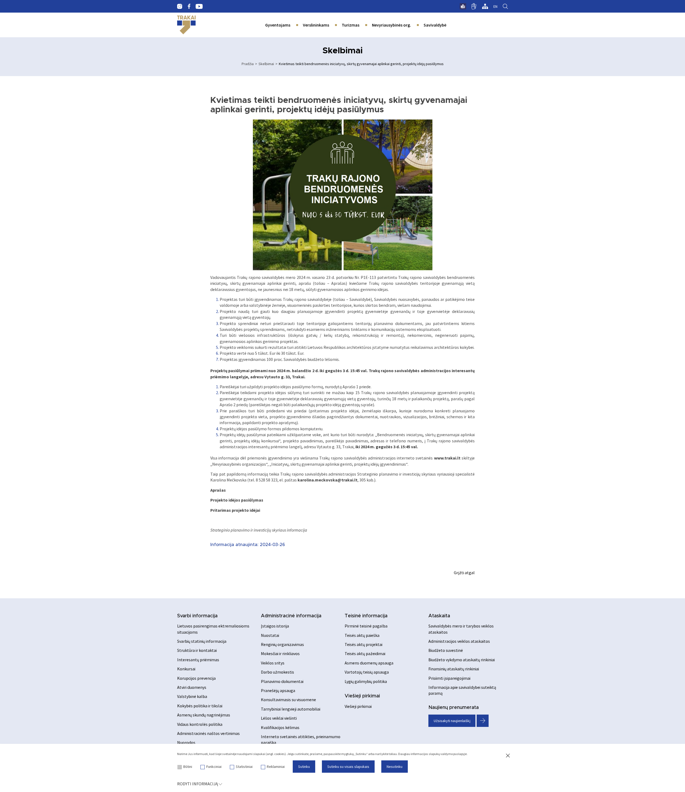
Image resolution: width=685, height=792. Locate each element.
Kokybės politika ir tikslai (199, 705)
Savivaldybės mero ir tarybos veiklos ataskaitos (461, 628)
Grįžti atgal (464, 572)
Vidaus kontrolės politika (199, 724)
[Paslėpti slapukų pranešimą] (508, 756)
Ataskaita (439, 616)
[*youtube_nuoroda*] (199, 6)
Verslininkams (316, 25)
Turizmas (350, 25)
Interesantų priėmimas (198, 659)
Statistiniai (244, 766)
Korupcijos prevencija (196, 678)
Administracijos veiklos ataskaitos (459, 641)
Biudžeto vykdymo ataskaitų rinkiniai (461, 659)
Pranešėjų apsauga (278, 690)
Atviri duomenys (191, 687)
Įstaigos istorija (275, 626)
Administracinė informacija (291, 616)
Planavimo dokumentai (282, 681)
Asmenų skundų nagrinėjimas (203, 715)
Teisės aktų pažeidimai (365, 653)
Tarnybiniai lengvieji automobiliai (290, 709)
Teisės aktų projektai (363, 644)
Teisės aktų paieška (362, 635)
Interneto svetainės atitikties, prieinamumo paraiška (300, 739)
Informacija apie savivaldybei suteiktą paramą (462, 690)
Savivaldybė (435, 25)
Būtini (187, 766)
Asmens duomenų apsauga (369, 663)
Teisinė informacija (366, 616)
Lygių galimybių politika (366, 681)
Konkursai (186, 668)
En (495, 6)
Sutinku (304, 766)
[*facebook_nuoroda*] (189, 6)
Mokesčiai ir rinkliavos (280, 653)
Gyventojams (277, 25)
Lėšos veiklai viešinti (279, 718)
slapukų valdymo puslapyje (448, 754)
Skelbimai (266, 63)
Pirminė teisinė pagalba (366, 626)
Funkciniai (214, 766)
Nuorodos (186, 742)
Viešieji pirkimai (362, 696)
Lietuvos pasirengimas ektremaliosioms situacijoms (213, 628)
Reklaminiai (276, 766)
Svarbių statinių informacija (201, 641)
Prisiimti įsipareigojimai (449, 678)
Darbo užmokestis (277, 672)
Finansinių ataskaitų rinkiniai (453, 668)
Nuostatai (270, 635)
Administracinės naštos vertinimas (208, 733)
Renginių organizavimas (282, 644)
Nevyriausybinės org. (391, 25)
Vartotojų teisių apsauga (367, 672)
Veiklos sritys (272, 663)
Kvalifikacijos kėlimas (280, 727)
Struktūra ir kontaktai (197, 650)
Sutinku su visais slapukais (348, 766)
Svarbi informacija (197, 616)
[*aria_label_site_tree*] (485, 6)
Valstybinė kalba (192, 696)
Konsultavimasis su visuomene (288, 699)
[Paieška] (505, 6)
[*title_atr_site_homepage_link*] (186, 25)
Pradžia (248, 63)
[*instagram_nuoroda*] (179, 6)
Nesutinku (394, 766)
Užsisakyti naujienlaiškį (452, 720)
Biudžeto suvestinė (445, 650)
